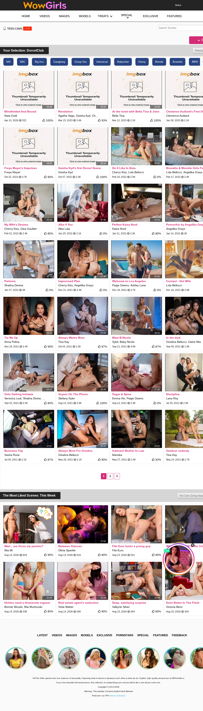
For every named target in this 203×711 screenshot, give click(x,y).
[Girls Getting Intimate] (28, 372)
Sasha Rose (12, 454)
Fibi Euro (118, 550)
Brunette (177, 61)
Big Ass (39, 61)
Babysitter (123, 61)
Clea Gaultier (28, 228)
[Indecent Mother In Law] (136, 429)
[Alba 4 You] (82, 203)
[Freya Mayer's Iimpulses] (28, 146)
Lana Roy (172, 398)
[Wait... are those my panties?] (28, 524)
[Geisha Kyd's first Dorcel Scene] (82, 146)
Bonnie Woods (13, 606)
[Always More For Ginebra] (82, 429)
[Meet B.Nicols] (136, 316)
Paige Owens (120, 285)
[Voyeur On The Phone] (82, 372)
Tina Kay (63, 341)
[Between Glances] (82, 524)
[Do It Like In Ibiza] (136, 146)
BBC (22, 61)
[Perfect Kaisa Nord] (136, 203)
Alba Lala (64, 228)
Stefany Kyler (66, 398)
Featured (160, 635)
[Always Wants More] (82, 316)
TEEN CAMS (18, 28)
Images (71, 635)
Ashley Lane (138, 285)
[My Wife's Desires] (28, 203)
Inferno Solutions (117, 696)
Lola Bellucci (136, 172)
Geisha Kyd (83, 115)
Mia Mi (8, 550)
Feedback (179, 635)
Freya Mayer (12, 172)
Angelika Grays (192, 172)
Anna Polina (11, 341)
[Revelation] (82, 90)
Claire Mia (194, 341)
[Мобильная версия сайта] (4, 28)
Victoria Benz (174, 606)
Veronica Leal (12, 398)
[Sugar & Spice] (136, 372)
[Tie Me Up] (28, 316)
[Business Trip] (28, 429)
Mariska (117, 454)
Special (143, 635)
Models (87, 635)
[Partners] (28, 259)
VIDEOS (57, 635)
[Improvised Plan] (82, 259)
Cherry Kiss (119, 172)
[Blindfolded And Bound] (28, 90)
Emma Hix (118, 398)
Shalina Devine (13, 285)
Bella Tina (118, 115)
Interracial (102, 61)
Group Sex (81, 61)
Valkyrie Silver (121, 606)
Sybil (115, 341)
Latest (42, 635)
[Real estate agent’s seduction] (82, 581)
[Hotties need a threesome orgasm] (28, 581)
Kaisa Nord (119, 228)
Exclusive (104, 635)
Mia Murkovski (33, 606)
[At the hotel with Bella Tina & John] (136, 90)
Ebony (142, 61)
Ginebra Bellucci (176, 341)
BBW (195, 61)
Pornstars (124, 635)
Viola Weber (66, 606)
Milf (8, 61)
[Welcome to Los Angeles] (136, 259)
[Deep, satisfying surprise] (136, 581)
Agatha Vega (66, 115)
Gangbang (59, 61)
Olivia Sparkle (67, 550)
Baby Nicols (127, 341)
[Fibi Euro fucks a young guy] (136, 524)
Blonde (159, 61)
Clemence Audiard (177, 115)
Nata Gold (10, 115)
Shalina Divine (32, 398)
